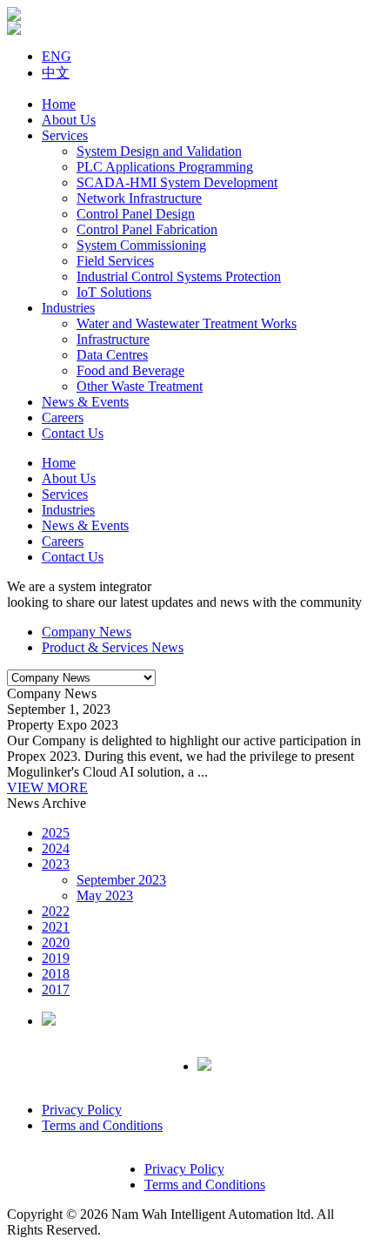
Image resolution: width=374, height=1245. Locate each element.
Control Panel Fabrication (147, 229)
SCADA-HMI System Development (177, 182)
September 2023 (121, 879)
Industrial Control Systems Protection (179, 276)
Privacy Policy (82, 1109)
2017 (56, 989)
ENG (56, 56)
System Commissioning (141, 245)
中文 (56, 72)
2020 (56, 942)
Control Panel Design (136, 213)
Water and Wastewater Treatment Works (187, 323)
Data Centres (112, 354)
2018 (56, 973)
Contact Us (73, 433)
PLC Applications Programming (165, 166)
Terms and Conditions (102, 1125)
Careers (62, 417)
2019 (56, 958)
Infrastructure (113, 339)
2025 (56, 832)
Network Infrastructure (139, 198)
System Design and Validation (159, 151)
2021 (56, 926)
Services (65, 135)
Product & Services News (113, 647)
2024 (56, 848)
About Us (69, 119)
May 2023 (105, 895)
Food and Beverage (130, 370)
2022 (56, 911)
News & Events (85, 401)
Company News (86, 631)
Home (59, 104)
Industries (68, 307)
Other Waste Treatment (140, 386)
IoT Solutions (114, 292)
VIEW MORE (47, 787)
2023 (56, 864)
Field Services (115, 260)
